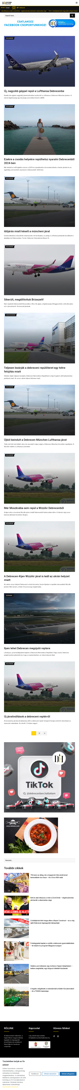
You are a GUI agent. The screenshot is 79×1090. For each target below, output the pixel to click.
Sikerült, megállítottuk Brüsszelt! (24, 299)
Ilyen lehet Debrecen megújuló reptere (27, 648)
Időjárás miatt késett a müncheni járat (27, 231)
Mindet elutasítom (50, 1074)
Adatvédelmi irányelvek (10, 1087)
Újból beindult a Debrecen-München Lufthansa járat (35, 439)
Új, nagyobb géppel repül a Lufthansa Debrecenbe (34, 91)
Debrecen (21, 7)
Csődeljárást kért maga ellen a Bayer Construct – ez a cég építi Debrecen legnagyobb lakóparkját (44, 11)
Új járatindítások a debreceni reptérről (27, 716)
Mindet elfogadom (68, 1074)
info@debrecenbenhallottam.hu (39, 1038)
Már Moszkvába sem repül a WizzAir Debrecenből (34, 508)
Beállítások (35, 1074)
